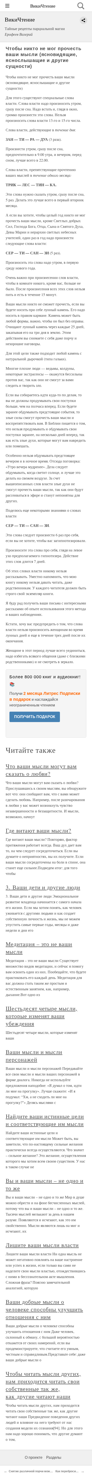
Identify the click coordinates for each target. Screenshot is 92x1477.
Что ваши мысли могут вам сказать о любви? (41, 769)
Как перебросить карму (71, 1471)
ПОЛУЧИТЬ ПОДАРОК (34, 717)
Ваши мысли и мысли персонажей (34, 1055)
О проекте (33, 1457)
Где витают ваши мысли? (38, 830)
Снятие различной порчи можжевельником (39, 1471)
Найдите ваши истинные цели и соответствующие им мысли (45, 1120)
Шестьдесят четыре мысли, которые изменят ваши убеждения (41, 1016)
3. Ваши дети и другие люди (43, 887)
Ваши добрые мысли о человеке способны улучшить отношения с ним (44, 1309)
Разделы (53, 1457)
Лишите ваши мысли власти (42, 1245)
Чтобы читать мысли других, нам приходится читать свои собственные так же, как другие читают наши (43, 1385)
